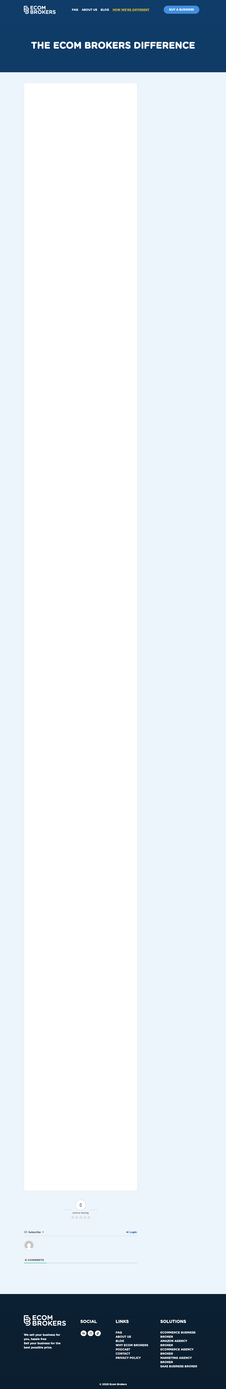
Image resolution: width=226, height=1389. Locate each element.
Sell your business (81, 1169)
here (117, 1080)
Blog (105, 9)
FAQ (75, 9)
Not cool (89, 699)
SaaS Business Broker (178, 1366)
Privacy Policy (128, 1358)
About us (89, 9)
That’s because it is (65, 754)
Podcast (123, 1349)
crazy (96, 653)
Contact (123, 1353)
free (98, 1107)
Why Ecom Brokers (132, 1345)
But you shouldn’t (40, 506)
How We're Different (131, 9)
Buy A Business (181, 9)
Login (133, 1232)
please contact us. (81, 461)
